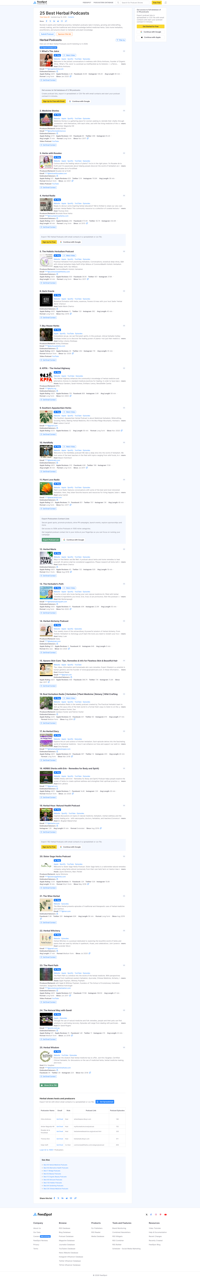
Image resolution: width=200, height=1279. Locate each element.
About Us (37, 1228)
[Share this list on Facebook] (46, 21)
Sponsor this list (64, 34)
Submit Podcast (47, 34)
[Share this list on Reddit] (58, 21)
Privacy (36, 1245)
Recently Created (155, 1240)
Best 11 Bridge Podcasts (52, 1171)
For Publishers (96, 1228)
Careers (41, 1236)
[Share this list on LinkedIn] (54, 21)
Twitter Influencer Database (70, 1261)
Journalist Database (67, 1245)
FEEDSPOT (87, 3)
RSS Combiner (118, 1240)
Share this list (46, 1198)
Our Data (36, 1232)
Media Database (97, 1236)
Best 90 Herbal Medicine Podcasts (55, 1165)
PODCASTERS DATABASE (103, 3)
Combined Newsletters (121, 1232)
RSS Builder (116, 1245)
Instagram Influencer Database (71, 1257)
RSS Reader (96, 1232)
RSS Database (64, 1228)
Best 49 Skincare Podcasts (53, 1180)
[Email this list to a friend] (62, 21)
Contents (71, 17)
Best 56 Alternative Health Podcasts (56, 1168)
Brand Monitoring (119, 1228)
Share (42, 21)
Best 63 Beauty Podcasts (52, 1174)
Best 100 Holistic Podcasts (53, 1183)
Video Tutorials (155, 1228)
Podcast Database (66, 1236)
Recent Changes (155, 1236)
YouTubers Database (67, 1249)
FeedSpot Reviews (40, 1240)
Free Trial (156, 3)
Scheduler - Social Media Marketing (126, 1249)
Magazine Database (67, 1240)
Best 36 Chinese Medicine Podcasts (56, 1188)
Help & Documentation (158, 1232)
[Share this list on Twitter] (50, 21)
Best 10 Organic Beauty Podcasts (55, 1177)
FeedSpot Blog (154, 1245)
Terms (35, 1249)
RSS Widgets (117, 1236)
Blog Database (65, 1232)
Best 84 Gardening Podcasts (53, 1185)
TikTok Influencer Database (69, 1265)
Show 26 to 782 (50, 1085)
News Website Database (68, 1253)
